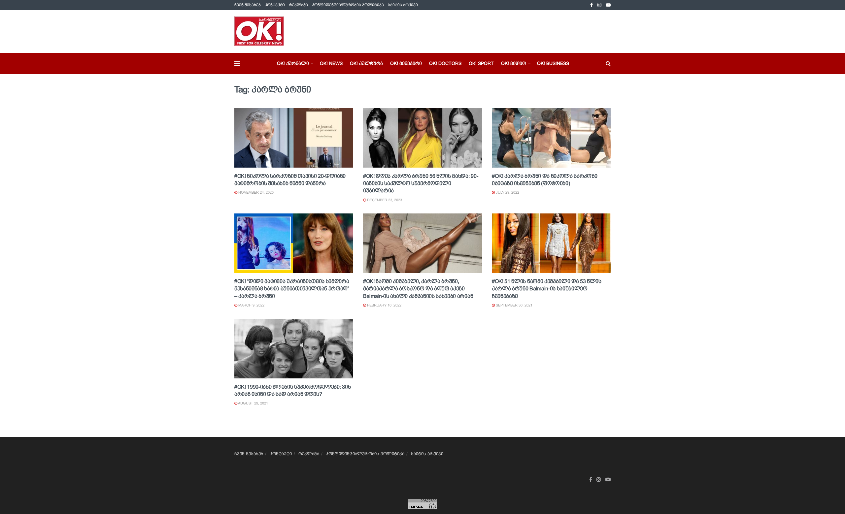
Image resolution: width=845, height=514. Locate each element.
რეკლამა (298, 5)
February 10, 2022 (383, 305)
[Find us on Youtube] (608, 5)
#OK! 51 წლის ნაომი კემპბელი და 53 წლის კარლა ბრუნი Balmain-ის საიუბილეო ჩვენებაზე (546, 288)
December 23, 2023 (384, 200)
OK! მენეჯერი (406, 63)
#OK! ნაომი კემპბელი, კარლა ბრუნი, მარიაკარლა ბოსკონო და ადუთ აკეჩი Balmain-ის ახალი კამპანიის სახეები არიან (418, 288)
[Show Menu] (237, 63)
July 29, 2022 (507, 192)
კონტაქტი (275, 5)
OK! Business (553, 63)
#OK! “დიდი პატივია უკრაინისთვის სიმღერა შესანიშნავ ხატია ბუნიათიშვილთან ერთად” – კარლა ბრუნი (291, 288)
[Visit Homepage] (259, 31)
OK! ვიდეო (513, 63)
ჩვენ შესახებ (247, 5)
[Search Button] (608, 63)
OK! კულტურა (366, 63)
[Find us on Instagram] (599, 5)
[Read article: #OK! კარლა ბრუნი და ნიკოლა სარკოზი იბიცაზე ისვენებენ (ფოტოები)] (551, 138)
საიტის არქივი (403, 5)
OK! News (331, 63)
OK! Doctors (445, 63)
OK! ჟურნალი (293, 63)
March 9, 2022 (250, 305)
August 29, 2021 (252, 403)
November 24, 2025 (255, 192)
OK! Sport (481, 63)
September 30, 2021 (513, 305)
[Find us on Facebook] (591, 5)
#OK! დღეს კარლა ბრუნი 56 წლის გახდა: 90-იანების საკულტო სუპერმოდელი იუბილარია (420, 183)
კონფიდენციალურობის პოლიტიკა (348, 5)
